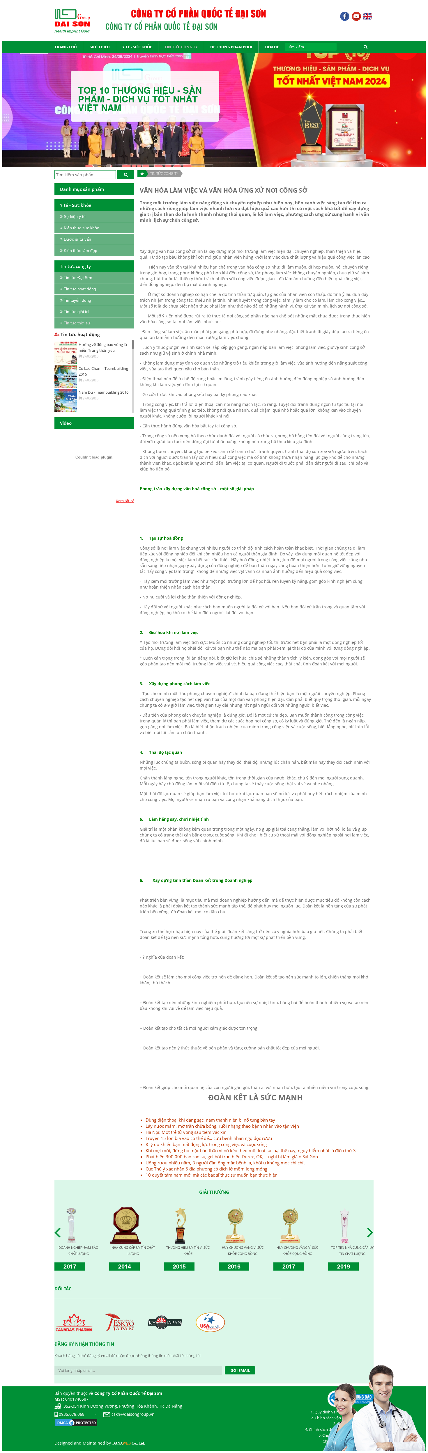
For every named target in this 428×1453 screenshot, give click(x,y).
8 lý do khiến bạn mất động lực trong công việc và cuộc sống (206, 1144)
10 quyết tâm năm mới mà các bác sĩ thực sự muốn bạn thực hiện (211, 1175)
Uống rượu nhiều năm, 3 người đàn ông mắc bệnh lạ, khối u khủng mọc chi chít (225, 1163)
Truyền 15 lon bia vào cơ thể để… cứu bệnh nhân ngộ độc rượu (209, 1138)
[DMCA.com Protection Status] (76, 1422)
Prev (59, 1232)
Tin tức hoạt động (79, 334)
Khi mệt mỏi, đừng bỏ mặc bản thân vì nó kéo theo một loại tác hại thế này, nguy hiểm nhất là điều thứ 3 (251, 1150)
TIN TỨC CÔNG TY (164, 173)
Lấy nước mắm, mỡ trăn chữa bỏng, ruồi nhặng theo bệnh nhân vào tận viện (222, 1126)
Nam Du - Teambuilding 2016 (103, 392)
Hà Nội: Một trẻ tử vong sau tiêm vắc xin (186, 1132)
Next (371, 1232)
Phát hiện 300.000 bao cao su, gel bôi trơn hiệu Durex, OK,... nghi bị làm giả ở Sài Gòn (232, 1156)
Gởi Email (240, 1370)
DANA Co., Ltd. (128, 1443)
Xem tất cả (125, 500)
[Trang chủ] (141, 173)
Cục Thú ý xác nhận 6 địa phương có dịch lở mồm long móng (206, 1169)
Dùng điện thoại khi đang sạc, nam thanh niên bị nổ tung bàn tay (210, 1120)
